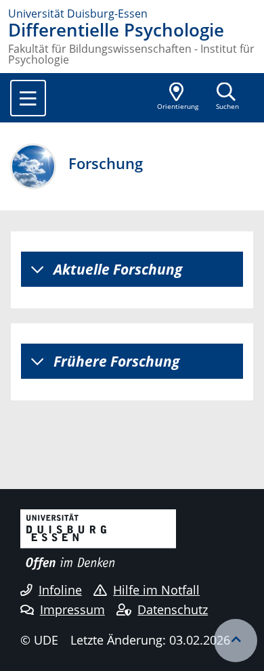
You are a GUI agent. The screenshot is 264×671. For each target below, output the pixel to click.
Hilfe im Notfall (156, 590)
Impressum (72, 609)
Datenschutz (172, 609)
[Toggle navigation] (28, 98)
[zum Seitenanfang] (235, 640)
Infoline (60, 590)
